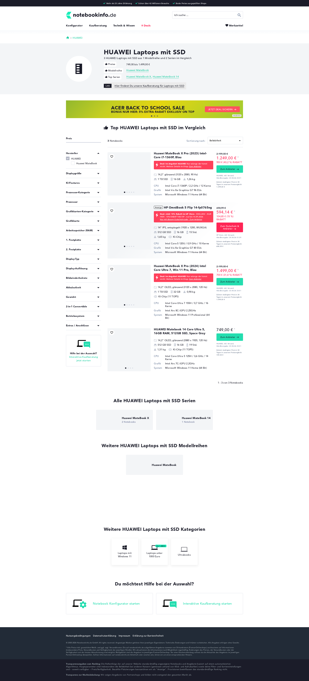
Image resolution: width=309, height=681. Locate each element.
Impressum (124, 635)
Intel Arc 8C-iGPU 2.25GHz (180, 310)
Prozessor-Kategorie (78, 192)
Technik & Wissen (124, 25)
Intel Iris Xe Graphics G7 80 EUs (183, 247)
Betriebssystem (75, 315)
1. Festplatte (73, 239)
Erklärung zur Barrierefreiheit (148, 635)
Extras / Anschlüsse (77, 325)
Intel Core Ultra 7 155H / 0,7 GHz (184, 303)
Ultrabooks (184, 554)
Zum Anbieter (195, 166)
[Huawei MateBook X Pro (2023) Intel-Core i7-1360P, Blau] (129, 173)
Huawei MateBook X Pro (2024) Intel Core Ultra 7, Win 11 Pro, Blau (180, 268)
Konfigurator (74, 25)
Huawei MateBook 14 (166, 76)
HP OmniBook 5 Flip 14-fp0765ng (188, 207)
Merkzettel (236, 25)
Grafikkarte (73, 220)
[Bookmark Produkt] (111, 156)
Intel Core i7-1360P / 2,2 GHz (181, 185)
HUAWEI (77, 37)
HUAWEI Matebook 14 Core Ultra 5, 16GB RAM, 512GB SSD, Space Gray (179, 331)
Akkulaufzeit (73, 287)
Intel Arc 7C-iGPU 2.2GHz (180, 363)
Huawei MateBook (137, 70)
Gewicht (71, 296)
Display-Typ (72, 258)
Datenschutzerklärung (104, 635)
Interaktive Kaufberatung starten (207, 604)
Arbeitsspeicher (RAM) (79, 230)
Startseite (68, 37)
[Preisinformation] (238, 157)
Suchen (239, 15)
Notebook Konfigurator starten (116, 604)
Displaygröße (74, 173)
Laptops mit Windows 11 (125, 554)
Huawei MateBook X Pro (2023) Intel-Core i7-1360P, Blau (180, 155)
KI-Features (73, 182)
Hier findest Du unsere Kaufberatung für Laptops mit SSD (149, 86)
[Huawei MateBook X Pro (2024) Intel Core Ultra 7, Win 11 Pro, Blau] (129, 286)
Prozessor (72, 201)
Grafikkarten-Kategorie (80, 211)
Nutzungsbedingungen (78, 635)
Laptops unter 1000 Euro (154, 554)
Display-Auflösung (76, 268)
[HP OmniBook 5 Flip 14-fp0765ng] (129, 228)
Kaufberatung (98, 25)
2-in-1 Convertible (76, 306)
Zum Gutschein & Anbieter (229, 227)
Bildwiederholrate (76, 277)
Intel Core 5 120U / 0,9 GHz (181, 243)
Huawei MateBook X (138, 76)
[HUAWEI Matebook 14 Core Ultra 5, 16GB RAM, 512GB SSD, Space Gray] (129, 349)
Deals (147, 25)
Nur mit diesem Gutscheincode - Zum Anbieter (181, 219)
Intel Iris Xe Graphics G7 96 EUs (183, 190)
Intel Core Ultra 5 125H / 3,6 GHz (184, 356)
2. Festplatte (73, 249)
